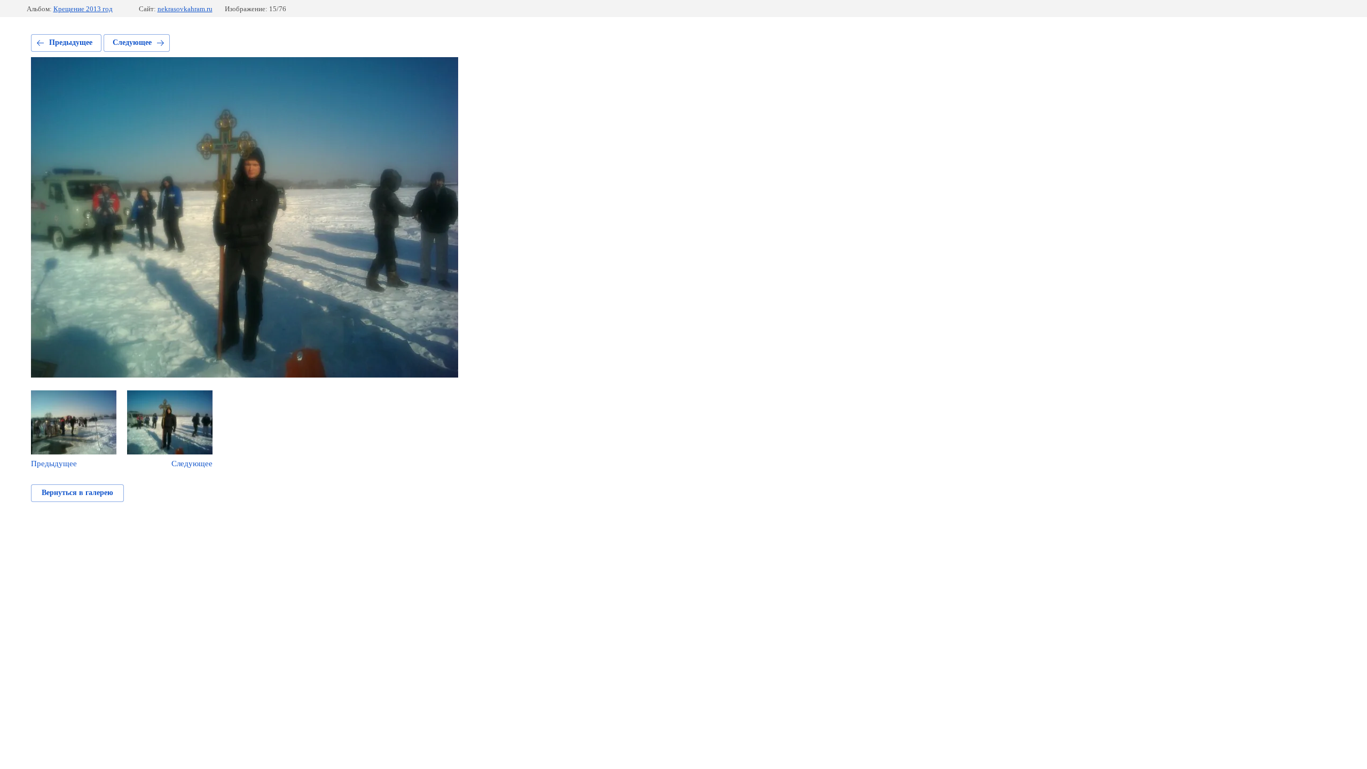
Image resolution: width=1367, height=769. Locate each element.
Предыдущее (70, 42)
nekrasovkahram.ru (185, 9)
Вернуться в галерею (77, 493)
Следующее (132, 42)
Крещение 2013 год (83, 9)
